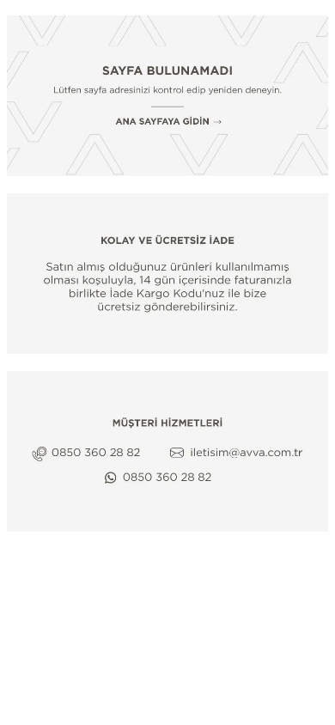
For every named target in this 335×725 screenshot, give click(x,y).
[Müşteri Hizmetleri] (167, 451)
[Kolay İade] (167, 273)
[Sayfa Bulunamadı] (167, 95)
